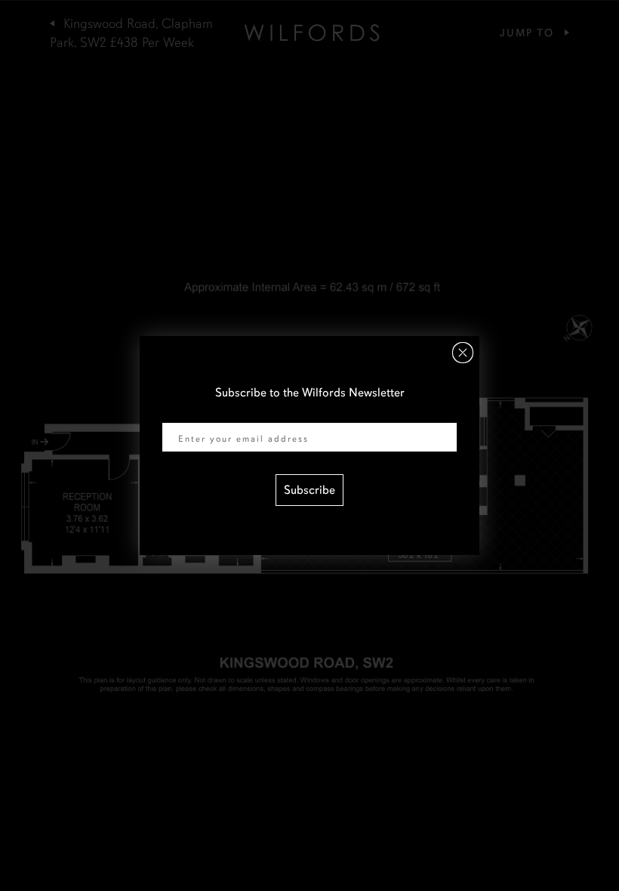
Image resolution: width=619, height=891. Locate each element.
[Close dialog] (463, 353)
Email (176, 413)
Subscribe (309, 490)
